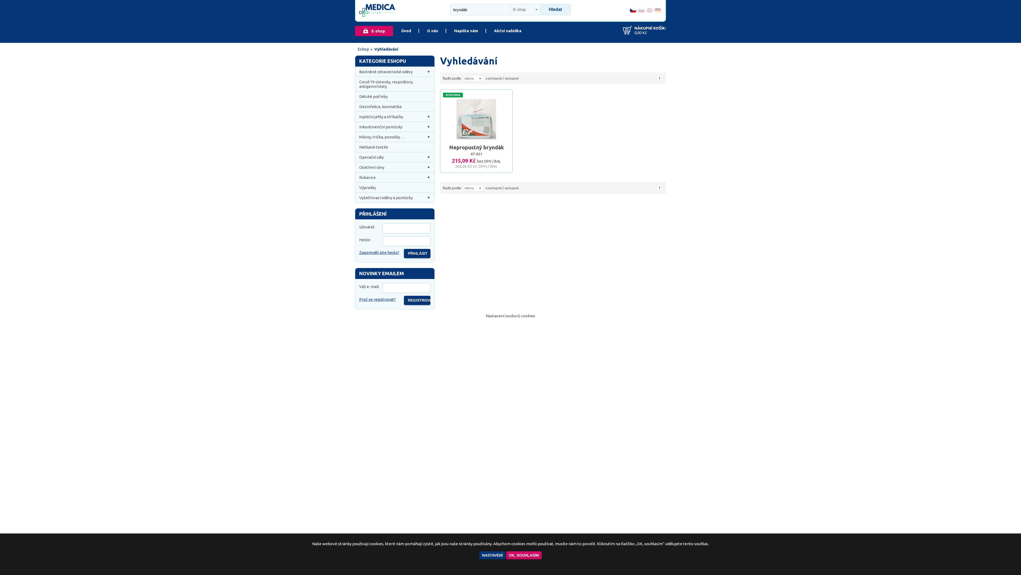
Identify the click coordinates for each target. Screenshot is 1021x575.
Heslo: (365, 239)
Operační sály (371, 157)
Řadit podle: (452, 78)
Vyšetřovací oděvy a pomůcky (386, 197)
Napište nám (466, 30)
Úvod (406, 30)
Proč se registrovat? (377, 299)
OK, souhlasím (524, 555)
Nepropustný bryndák (476, 147)
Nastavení (492, 555)
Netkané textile (373, 147)
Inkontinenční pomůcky (380, 127)
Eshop (363, 49)
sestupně (512, 78)
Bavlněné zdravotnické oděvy (386, 71)
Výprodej (367, 187)
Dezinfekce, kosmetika (380, 106)
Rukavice (367, 177)
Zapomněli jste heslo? (379, 252)
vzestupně (494, 78)
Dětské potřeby (373, 96)
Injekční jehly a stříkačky (381, 116)
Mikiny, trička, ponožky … (382, 137)
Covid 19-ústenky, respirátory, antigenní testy (386, 84)
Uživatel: (367, 227)
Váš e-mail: (369, 286)
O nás (432, 30)
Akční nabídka (507, 30)
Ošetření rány (371, 167)
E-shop (378, 31)
